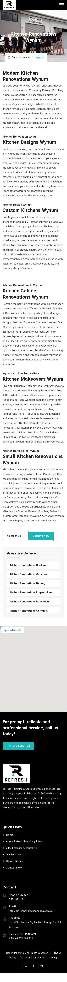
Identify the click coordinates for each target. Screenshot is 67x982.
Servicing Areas (20, 57)
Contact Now (41, 536)
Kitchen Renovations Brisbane (28, 565)
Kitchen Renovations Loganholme (30, 592)
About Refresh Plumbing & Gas (24, 841)
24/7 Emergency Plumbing (21, 848)
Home (9, 835)
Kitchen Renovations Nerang (27, 583)
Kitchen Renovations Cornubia (28, 611)
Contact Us (14, 536)
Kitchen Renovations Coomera (28, 574)
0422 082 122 (21, 746)
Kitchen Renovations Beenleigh (29, 601)
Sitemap (53, 957)
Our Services (13, 854)
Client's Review (15, 861)
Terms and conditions (32, 957)
